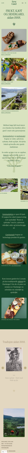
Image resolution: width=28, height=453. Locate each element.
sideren (20, 282)
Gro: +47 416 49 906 (6, 443)
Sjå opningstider (16, 265)
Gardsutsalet (10, 235)
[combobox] (4, 451)
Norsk (3, 451)
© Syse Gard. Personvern (8, 451)
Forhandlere (5, 447)
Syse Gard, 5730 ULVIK (7, 441)
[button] (22, 2)
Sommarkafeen (7, 215)
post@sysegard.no (6, 445)
